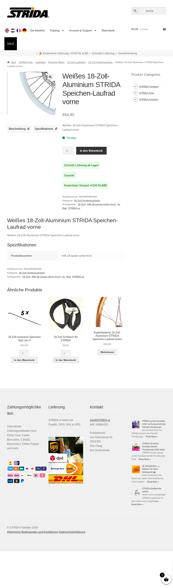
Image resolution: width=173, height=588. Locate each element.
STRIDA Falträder (149, 86)
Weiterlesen (107, 352)
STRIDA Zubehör (148, 99)
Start (13, 62)
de (118, 204)
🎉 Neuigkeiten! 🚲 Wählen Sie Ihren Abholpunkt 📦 (151, 469)
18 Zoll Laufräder (76, 62)
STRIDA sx (74, 208)
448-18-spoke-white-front (101, 204)
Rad (64, 208)
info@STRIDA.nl (100, 420)
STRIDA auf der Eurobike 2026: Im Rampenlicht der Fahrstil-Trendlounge (154, 424)
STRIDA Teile (26, 62)
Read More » (152, 436)
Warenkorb (108, 30)
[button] (50, 77)
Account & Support (80, 30)
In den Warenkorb (91, 151)
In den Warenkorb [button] (24, 360)
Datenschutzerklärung (72, 532)
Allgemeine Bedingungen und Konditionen (32, 532)
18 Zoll (81, 204)
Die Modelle (37, 30)
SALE (10, 43)
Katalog (54, 30)
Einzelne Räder (56, 62)
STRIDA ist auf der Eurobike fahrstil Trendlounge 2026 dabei (153, 446)
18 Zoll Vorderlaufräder (100, 62)
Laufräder (40, 62)
